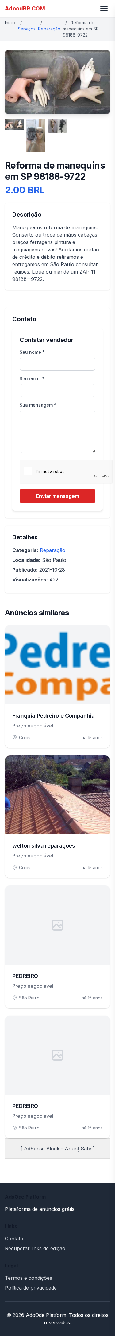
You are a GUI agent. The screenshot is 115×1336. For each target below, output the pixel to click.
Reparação (49, 28)
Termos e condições (28, 1278)
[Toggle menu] (104, 8)
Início (10, 22)
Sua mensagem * (38, 405)
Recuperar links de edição (35, 1248)
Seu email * (32, 378)
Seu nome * (32, 352)
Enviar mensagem (57, 496)
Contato (14, 1239)
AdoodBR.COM (25, 8)
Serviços (27, 28)
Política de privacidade (31, 1288)
